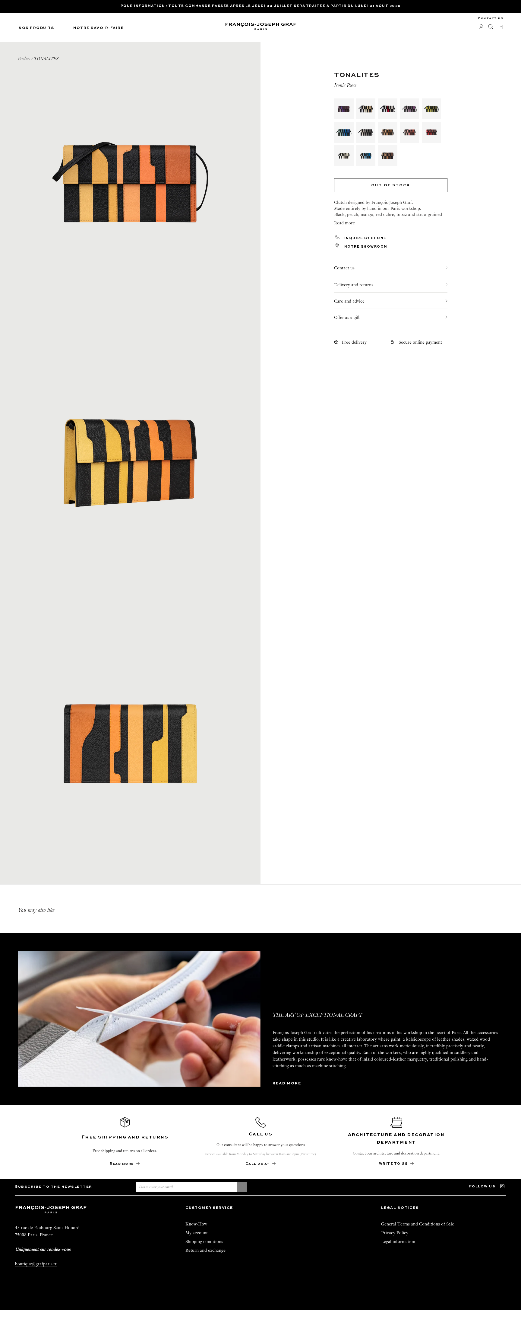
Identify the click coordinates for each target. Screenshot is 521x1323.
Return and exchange (205, 1250)
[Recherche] (491, 27)
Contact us (491, 18)
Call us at (258, 1164)
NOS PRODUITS (36, 28)
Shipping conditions (204, 1241)
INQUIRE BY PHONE (365, 238)
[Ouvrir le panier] (501, 27)
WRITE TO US (394, 1164)
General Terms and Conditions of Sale (417, 1224)
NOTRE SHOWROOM (365, 247)
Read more (287, 1083)
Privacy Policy (394, 1233)
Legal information (398, 1241)
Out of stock (390, 186)
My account (196, 1233)
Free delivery (354, 342)
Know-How (196, 1224)
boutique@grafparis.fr (36, 1264)
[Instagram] (505, 1185)
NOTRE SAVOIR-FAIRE (98, 28)
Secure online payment (420, 342)
